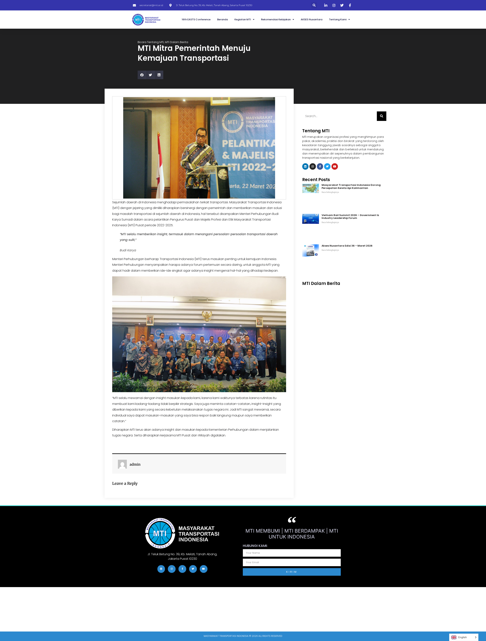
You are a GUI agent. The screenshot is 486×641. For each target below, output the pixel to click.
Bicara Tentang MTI (151, 42)
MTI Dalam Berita (176, 42)
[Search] (381, 116)
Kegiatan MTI (242, 19)
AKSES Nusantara (311, 19)
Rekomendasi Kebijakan (276, 19)
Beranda (222, 19)
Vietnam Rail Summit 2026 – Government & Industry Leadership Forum (350, 216)
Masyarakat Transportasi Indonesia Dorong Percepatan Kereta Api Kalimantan (351, 186)
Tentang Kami (337, 19)
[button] (314, 5)
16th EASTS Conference (196, 19)
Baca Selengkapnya (330, 192)
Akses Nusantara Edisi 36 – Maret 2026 (347, 246)
